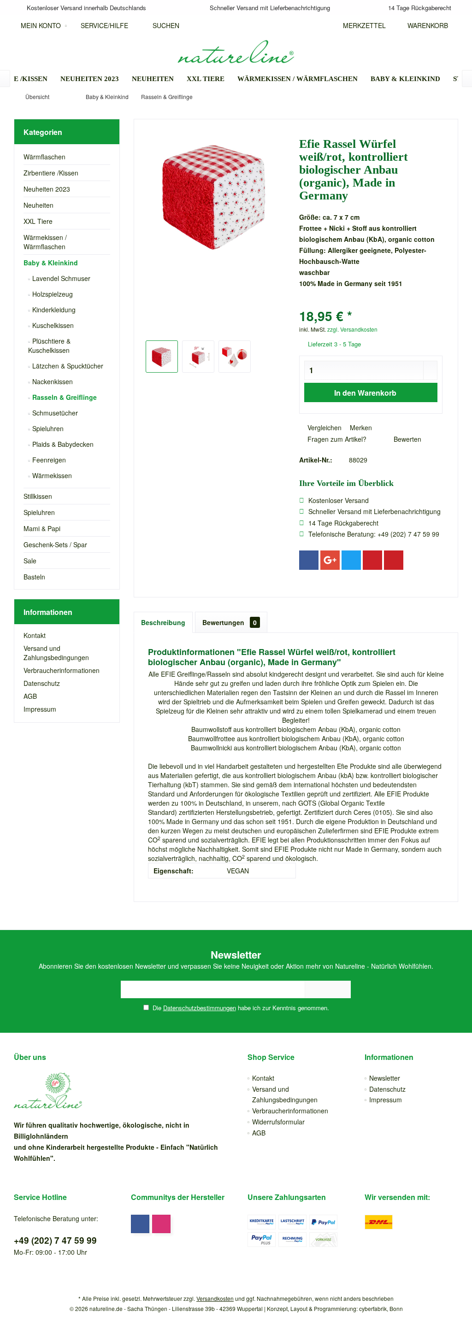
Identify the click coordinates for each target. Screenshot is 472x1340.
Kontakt (35, 635)
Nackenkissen (51, 381)
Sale (30, 560)
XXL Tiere (38, 221)
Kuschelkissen (52, 325)
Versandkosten (215, 1298)
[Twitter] (351, 560)
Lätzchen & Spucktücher (66, 365)
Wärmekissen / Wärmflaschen (45, 242)
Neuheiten (38, 205)
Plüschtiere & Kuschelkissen (49, 345)
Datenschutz (42, 683)
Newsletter (384, 1078)
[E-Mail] (393, 560)
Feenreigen (48, 459)
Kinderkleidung (53, 309)
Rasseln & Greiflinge (63, 397)
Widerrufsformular (278, 1121)
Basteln (34, 576)
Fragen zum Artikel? (336, 439)
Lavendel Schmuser (60, 278)
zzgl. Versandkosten (352, 329)
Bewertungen (229, 622)
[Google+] (330, 560)
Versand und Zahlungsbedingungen (56, 653)
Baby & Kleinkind (51, 262)
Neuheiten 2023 (47, 188)
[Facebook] (309, 560)
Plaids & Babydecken (62, 444)
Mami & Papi (42, 528)
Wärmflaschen (44, 156)
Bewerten (406, 439)
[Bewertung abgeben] (370, 303)
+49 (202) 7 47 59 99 (55, 1240)
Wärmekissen (51, 475)
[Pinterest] (372, 560)
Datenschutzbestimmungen (199, 1007)
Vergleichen (324, 427)
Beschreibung (163, 622)
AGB (30, 696)
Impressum (40, 709)
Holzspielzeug (51, 293)
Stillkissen (38, 496)
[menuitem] (425, 25)
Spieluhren (47, 428)
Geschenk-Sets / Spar (55, 544)
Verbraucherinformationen (62, 670)
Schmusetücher (54, 412)
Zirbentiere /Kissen (51, 172)
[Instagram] (161, 1224)
